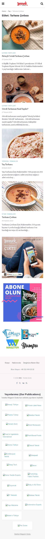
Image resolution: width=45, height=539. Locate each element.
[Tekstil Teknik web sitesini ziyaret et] (33, 445)
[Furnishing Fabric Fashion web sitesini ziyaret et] (33, 475)
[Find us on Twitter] (20, 383)
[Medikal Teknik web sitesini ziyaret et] (33, 415)
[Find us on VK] (23, 383)
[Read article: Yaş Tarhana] (22, 143)
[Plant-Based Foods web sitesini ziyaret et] (33, 435)
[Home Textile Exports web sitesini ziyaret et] (12, 475)
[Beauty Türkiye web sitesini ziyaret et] (12, 405)
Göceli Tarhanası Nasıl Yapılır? (15, 109)
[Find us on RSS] (26, 383)
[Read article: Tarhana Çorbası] (22, 196)
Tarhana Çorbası (18, 11)
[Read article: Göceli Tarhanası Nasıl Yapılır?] (22, 88)
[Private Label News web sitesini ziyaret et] (33, 405)
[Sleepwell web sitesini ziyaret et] (33, 455)
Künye (7, 363)
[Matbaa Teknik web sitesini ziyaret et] (33, 495)
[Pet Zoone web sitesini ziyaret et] (22, 525)
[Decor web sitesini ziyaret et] (33, 465)
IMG (20, 378)
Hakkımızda (16, 363)
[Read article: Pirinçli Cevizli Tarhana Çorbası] (22, 35)
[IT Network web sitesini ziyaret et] (12, 495)
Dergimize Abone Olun (31, 363)
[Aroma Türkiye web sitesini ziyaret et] (12, 445)
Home (4, 11)
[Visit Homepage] (22, 3)
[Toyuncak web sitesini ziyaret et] (12, 485)
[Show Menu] (3, 4)
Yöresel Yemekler (10, 161)
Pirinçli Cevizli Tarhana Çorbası (15, 56)
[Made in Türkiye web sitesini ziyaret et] (12, 515)
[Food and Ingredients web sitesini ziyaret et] (12, 435)
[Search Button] (42, 4)
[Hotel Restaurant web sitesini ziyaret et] (33, 425)
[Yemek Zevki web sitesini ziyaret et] (12, 425)
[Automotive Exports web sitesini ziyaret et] (33, 505)
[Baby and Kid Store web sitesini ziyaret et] (33, 485)
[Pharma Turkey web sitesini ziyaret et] (12, 415)
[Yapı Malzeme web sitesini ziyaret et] (12, 505)
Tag (9, 11)
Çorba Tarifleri (9, 53)
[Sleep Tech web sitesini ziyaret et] (12, 465)
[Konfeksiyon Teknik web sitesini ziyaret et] (12, 455)
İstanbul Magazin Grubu (22, 534)
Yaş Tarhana (7, 164)
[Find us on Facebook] (17, 383)
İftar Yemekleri (9, 214)
